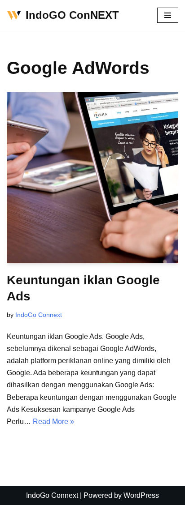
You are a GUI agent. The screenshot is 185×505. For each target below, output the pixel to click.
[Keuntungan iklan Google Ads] (92, 177)
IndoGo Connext (38, 314)
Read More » (53, 421)
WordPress (141, 495)
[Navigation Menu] (167, 15)
